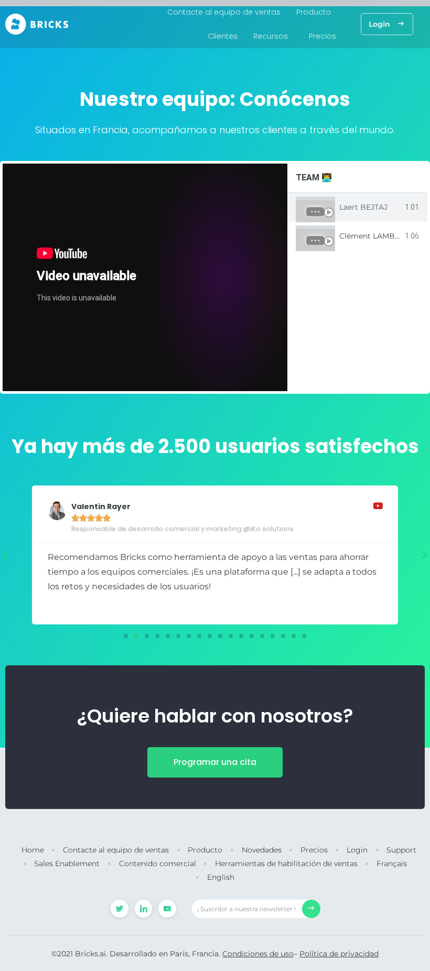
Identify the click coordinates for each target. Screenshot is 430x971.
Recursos (270, 36)
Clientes (223, 36)
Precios (322, 36)
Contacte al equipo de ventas (224, 12)
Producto (313, 12)
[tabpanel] (145, 277)
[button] (387, 24)
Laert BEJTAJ (363, 207)
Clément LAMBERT (374, 236)
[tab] (357, 207)
